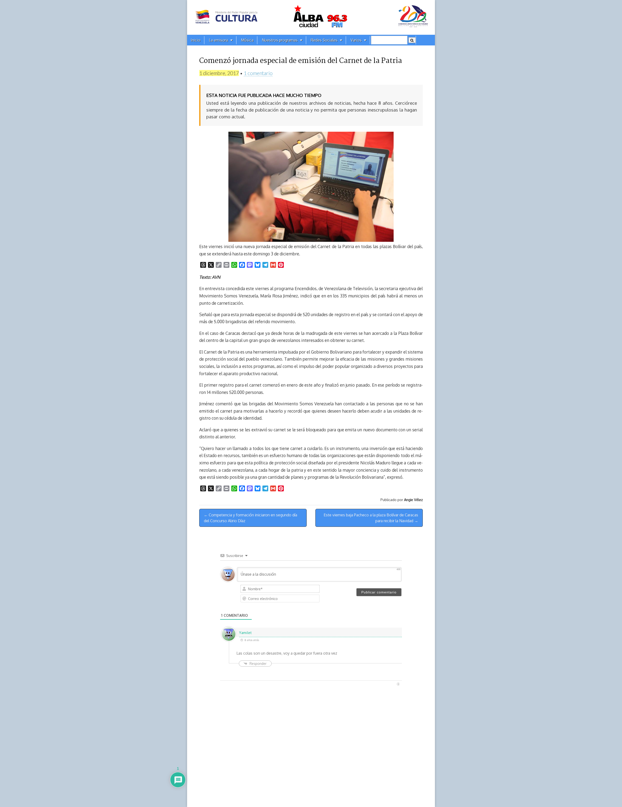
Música (247, 40)
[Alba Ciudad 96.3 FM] (311, 17)
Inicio (195, 40)
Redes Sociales (324, 40)
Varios (356, 40)
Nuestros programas (280, 40)
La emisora (218, 40)
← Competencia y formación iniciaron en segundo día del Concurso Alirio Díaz (250, 517)
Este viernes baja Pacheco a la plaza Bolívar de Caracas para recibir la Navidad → (371, 517)
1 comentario (258, 73)
